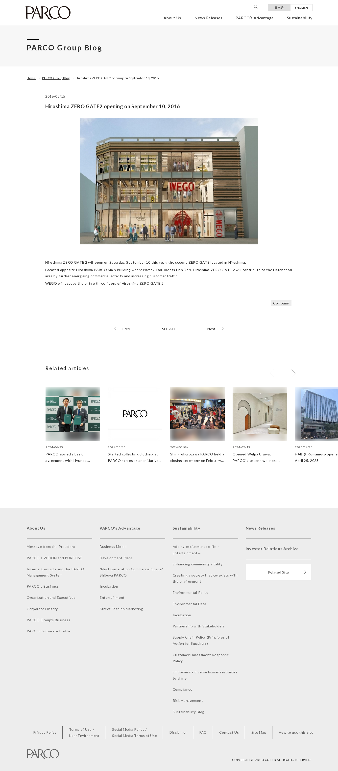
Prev (126, 329)
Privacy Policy (45, 732)
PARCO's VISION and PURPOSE (54, 558)
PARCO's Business (43, 586)
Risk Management (188, 700)
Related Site (278, 572)
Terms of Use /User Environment (84, 732)
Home (31, 78)
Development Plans (116, 558)
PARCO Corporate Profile (49, 631)
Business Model (113, 546)
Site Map (258, 732)
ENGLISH (301, 7)
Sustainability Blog (188, 712)
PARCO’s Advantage (255, 17)
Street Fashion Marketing (121, 609)
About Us (172, 17)
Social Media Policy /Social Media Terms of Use (134, 732)
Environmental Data (189, 604)
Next (211, 329)
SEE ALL (169, 329)
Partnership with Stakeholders (199, 626)
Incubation (109, 586)
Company (281, 303)
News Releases (208, 17)
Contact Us (229, 732)
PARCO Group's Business (48, 620)
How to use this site (296, 732)
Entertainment (112, 597)
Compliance (183, 689)
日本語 (279, 7)
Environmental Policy (190, 592)
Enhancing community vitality (198, 564)
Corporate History (42, 609)
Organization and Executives (51, 597)
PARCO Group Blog (56, 78)
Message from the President (51, 546)
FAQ (203, 732)
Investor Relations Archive (272, 548)
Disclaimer (178, 732)
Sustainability (300, 17)
